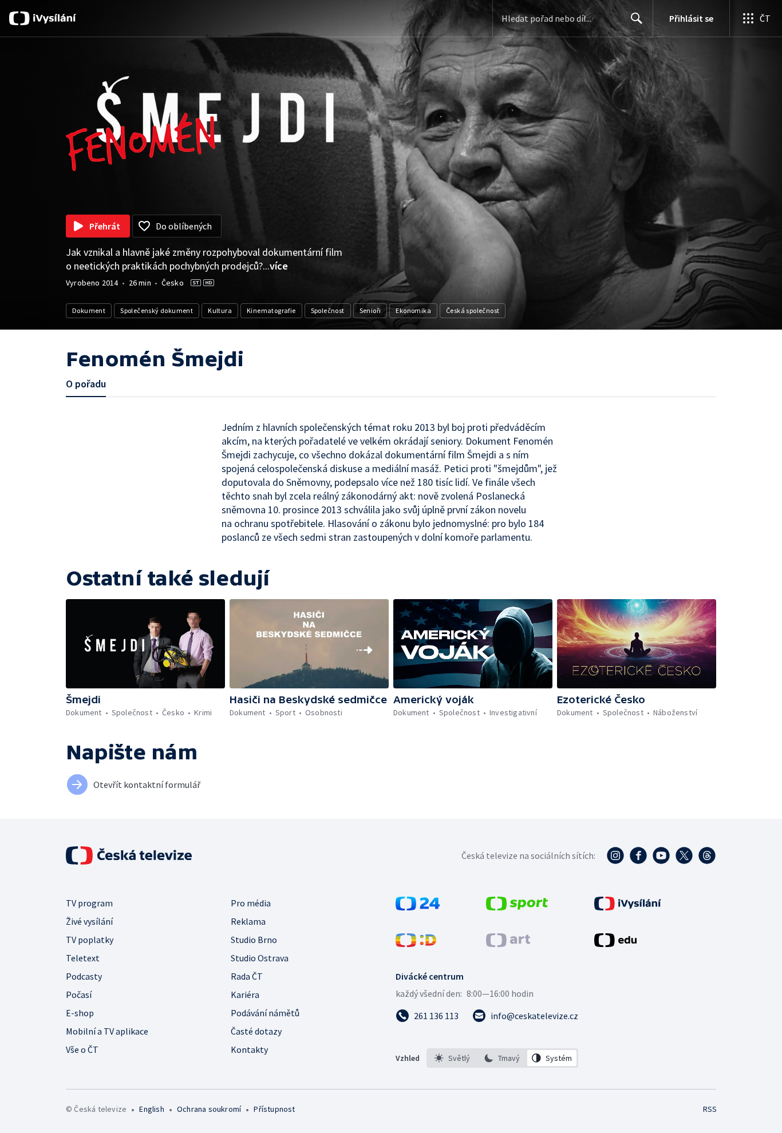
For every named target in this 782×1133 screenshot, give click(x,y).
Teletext (83, 958)
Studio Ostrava (260, 958)
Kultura (220, 310)
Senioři (370, 310)
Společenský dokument (156, 310)
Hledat (637, 18)
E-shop (80, 1013)
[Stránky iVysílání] (627, 907)
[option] (452, 1058)
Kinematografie (271, 310)
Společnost (328, 310)
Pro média (251, 903)
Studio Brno (254, 939)
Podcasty (84, 976)
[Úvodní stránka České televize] (130, 855)
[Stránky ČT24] (418, 907)
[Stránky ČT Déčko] (416, 943)
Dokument (88, 310)
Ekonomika (413, 310)
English (151, 1109)
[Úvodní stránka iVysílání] (53, 18)
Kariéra (245, 994)
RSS (710, 1109)
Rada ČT (247, 976)
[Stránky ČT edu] (615, 943)
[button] (145, 643)
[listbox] (502, 1058)
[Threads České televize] (707, 855)
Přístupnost (274, 1109)
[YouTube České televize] (661, 855)
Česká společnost (472, 310)
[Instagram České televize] (615, 855)
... (275, 265)
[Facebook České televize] (638, 855)
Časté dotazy (256, 1031)
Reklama (248, 921)
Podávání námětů (265, 1013)
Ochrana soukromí (209, 1109)
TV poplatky (89, 939)
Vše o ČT (82, 1049)
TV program (89, 903)
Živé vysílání (89, 921)
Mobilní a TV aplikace (107, 1031)
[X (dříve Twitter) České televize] (684, 855)
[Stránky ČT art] (508, 943)
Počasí (79, 994)
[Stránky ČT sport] (517, 907)
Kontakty (249, 1049)
